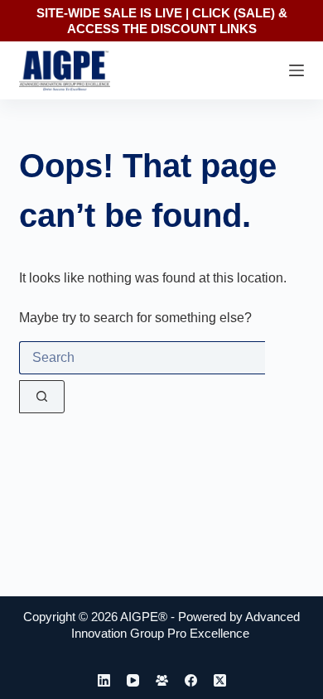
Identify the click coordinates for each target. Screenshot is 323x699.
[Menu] (296, 70)
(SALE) (254, 13)
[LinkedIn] (104, 680)
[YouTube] (133, 680)
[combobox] (142, 357)
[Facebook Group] (162, 680)
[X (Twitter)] (220, 680)
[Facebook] (191, 680)
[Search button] (42, 396)
